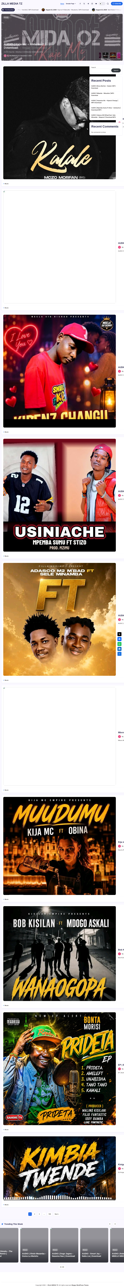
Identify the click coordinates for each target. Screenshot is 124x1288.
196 (49, 1214)
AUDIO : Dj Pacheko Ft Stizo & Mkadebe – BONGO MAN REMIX (90, 1253)
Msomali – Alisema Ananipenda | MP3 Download (64, 10)
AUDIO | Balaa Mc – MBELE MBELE (29, 1255)
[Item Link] (62, 1245)
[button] (102, 3)
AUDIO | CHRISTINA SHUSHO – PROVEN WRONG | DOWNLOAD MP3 (27, 44)
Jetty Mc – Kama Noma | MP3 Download (17, 10)
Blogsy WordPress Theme (80, 1285)
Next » (57, 1214)
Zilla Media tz (14, 55)
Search (93, 67)
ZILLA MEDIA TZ (11, 3)
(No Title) (54, 1259)
